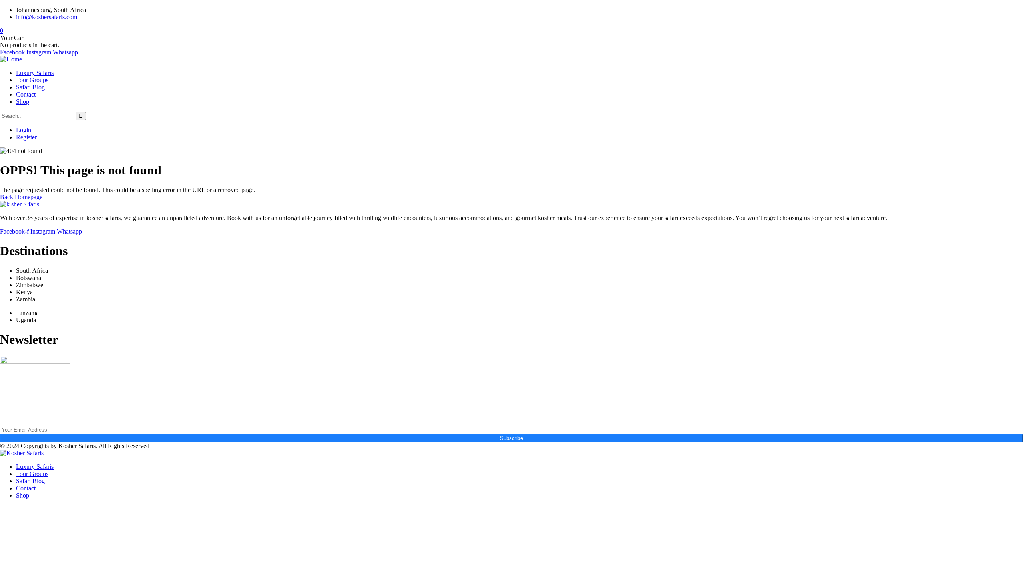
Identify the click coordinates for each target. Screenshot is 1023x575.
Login (23, 130)
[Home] (11, 59)
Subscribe (511, 438)
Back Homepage (21, 197)
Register (26, 137)
